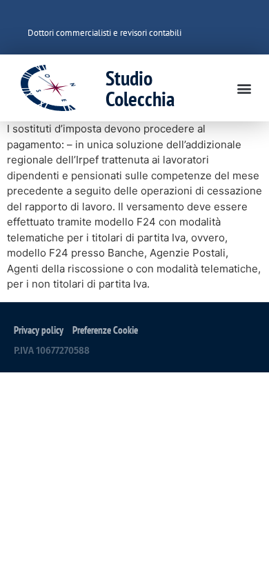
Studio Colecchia (140, 88)
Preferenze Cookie (105, 330)
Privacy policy (38, 330)
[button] (243, 88)
